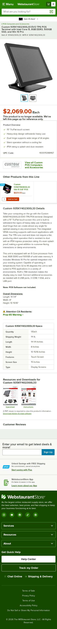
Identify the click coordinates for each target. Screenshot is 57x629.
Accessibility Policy (28, 605)
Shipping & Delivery (40, 576)
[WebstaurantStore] (28, 496)
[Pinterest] (35, 514)
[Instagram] (4, 514)
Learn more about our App (24, 485)
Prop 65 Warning (12, 314)
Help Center (28, 559)
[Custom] (12, 165)
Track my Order (28, 567)
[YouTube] (11, 514)
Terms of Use (28, 601)
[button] (24, 98)
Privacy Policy (28, 596)
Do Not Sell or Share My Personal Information (28, 610)
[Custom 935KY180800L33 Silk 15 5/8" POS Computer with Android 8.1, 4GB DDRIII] (17, 192)
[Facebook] (19, 514)
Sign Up (48, 452)
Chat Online (14, 576)
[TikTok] (27, 514)
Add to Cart (12, 199)
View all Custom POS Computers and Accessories (34, 165)
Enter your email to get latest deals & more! (27, 446)
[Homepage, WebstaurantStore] (28, 4)
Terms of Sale (28, 591)
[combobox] (28, 12)
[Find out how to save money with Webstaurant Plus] (3, 185)
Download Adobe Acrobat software (17, 413)
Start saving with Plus (22, 470)
